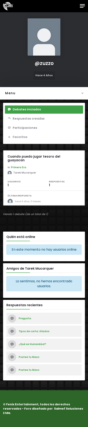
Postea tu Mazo (29, 357)
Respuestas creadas (29, 119)
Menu (10, 93)
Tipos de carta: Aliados (34, 331)
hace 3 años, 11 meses (28, 201)
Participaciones (25, 128)
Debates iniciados (27, 109)
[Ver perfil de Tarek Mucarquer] (11, 201)
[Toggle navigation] (82, 6)
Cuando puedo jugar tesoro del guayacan (34, 158)
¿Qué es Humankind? (32, 344)
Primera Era (18, 167)
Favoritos (20, 137)
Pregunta (25, 318)
